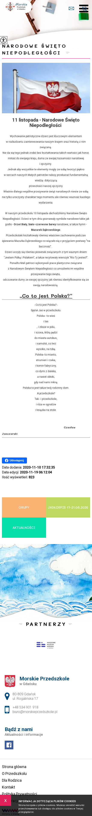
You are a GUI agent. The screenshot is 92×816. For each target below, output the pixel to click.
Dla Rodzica (12, 780)
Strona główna (14, 766)
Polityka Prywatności (19, 794)
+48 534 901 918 (85, 9)
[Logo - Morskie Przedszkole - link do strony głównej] (17, 6)
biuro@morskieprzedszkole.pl (75, 9)
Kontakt (8, 787)
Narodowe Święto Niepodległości (34, 49)
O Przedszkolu (14, 773)
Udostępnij (17, 460)
